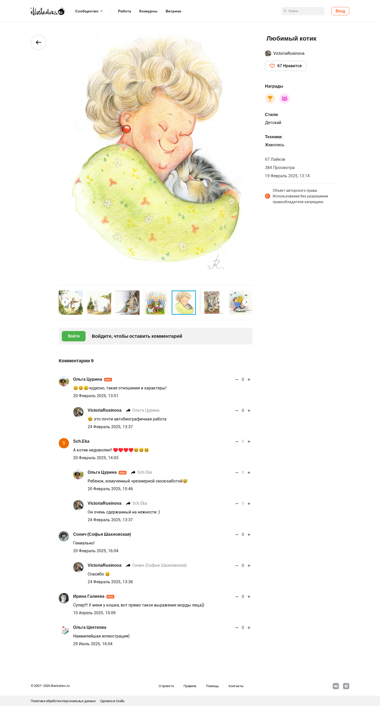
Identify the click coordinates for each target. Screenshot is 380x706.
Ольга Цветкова (89, 627)
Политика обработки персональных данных (63, 701)
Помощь (212, 686)
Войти (74, 336)
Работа (124, 11)
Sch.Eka (81, 441)
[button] (65, 302)
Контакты (236, 686)
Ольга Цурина (92, 379)
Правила (190, 686)
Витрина (173, 11)
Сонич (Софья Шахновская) (102, 534)
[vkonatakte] (336, 686)
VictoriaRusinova (104, 410)
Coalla (120, 701)
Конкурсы (148, 11)
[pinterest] (346, 686)
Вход (340, 11)
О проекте (166, 686)
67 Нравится (289, 65)
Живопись (274, 144)
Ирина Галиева (93, 596)
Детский (273, 122)
